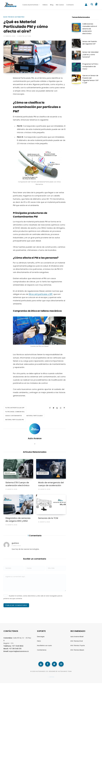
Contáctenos (41, 650)
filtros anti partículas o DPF (40, 294)
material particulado (34, 415)
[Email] (5, 106)
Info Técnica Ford (77, 641)
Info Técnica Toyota (78, 645)
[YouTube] (40, 663)
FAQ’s (39, 641)
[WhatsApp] (5, 101)
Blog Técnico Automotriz (14, 17)
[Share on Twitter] (5, 90)
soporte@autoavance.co (19, 651)
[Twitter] (54, 663)
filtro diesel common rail (15, 412)
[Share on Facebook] (5, 85)
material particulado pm (14, 419)
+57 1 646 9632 (17, 646)
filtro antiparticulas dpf (14, 408)
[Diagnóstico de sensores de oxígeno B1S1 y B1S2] (18, 504)
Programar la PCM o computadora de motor (90, 66)
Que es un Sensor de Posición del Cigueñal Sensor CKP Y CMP (90, 79)
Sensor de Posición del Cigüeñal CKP (89, 42)
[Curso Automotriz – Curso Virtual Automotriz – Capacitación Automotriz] (10, 5)
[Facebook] (47, 663)
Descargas (40, 637)
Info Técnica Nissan (77, 650)
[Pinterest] (5, 96)
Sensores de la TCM (48, 518)
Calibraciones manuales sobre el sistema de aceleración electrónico (89, 29)
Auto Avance (35, 438)
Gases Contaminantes (13, 415)
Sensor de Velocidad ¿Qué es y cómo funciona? (90, 54)
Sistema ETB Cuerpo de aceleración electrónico (17, 484)
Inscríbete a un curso (44, 645)
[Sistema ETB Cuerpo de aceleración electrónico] (18, 469)
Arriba (51, 677)
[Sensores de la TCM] (51, 504)
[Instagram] (61, 663)
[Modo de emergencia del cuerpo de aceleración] (51, 469)
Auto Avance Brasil (77, 637)
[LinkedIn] (57, 407)
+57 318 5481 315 (15, 648)
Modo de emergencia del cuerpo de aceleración (51, 484)
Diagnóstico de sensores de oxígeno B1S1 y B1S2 (17, 519)
